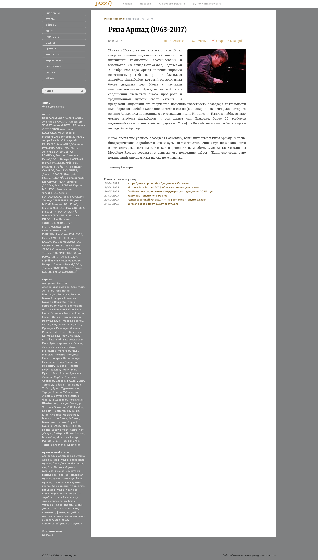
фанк (75, 508)
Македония (49, 350)
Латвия (77, 343)
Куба (52, 343)
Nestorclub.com (268, 555)
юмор (50, 78)
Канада (74, 335)
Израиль (77, 320)
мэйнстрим (73, 471)
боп (50, 467)
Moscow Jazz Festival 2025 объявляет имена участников (163, 187)
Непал (46, 358)
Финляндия (72, 395)
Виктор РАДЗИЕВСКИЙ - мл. (59, 162)
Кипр (45, 414)
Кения (75, 410)
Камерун (62, 335)
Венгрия (47, 305)
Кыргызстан (64, 343)
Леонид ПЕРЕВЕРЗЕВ (55, 200)
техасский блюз (52, 504)
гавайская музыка (53, 471)
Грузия (46, 317)
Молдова (73, 354)
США (81, 380)
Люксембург (68, 347)
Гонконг (69, 313)
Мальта (47, 418)
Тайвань (59, 384)
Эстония (47, 407)
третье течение (60, 508)
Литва (55, 347)
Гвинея (76, 425)
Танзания (48, 444)
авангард (48, 455)
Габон (70, 309)
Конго (73, 429)
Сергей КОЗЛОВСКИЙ (56, 245)
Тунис (56, 388)
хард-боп (73, 512)
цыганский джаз (52, 516)
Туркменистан (70, 388)
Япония (75, 444)
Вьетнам (59, 309)
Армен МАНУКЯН (66, 147)
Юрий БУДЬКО (69, 256)
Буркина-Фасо (51, 425)
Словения (62, 380)
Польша (55, 369)
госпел (46, 474)
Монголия (63, 437)
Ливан (46, 347)
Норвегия (48, 365)
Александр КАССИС (54, 121)
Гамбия (66, 425)
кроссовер (49, 493)
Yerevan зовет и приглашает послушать (153, 203)
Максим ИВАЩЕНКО (64, 204)
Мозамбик (48, 437)
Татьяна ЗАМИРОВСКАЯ (57, 253)
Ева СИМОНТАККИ (53, 181)
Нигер (74, 437)
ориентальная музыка (67, 482)
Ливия (70, 433)
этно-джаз (75, 523)
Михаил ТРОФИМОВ (55, 215)
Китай (46, 339)
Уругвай (59, 395)
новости (119, 18)
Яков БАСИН (73, 260)
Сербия (58, 377)
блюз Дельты (61, 463)
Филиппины (62, 444)
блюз (45, 106)
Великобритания (64, 302)
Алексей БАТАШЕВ (65, 125)
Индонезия (59, 324)
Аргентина (77, 287)
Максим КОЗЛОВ (52, 208)
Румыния (75, 373)
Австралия (49, 283)
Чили (80, 399)
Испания (75, 328)
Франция (48, 399)
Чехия (72, 399)
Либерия (59, 433)
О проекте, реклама (172, 3)
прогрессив (64, 493)
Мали (75, 350)
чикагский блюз (74, 516)
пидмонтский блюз (72, 486)
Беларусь (63, 294)
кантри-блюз (50, 486)
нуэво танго (60, 478)
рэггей (60, 497)
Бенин (46, 298)
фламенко (48, 512)
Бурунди (47, 302)
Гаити (45, 313)
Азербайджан (51, 287)
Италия (46, 332)
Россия (64, 373)
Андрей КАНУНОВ (54, 140)
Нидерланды (71, 358)
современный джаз (54, 523)
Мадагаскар (70, 414)
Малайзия (64, 350)
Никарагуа (48, 362)
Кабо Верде (60, 332)
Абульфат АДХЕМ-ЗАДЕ (66, 117)
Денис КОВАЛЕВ (52, 174)
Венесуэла (60, 305)
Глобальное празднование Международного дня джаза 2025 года (171, 191)
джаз (53, 106)
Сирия (57, 440)
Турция (47, 392)
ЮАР (70, 407)
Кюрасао (55, 414)
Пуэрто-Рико (50, 373)
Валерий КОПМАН (71, 159)
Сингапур (71, 377)
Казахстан (75, 332)
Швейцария (49, 403)
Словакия (48, 380)
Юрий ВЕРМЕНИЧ (53, 260)
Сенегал (47, 377)
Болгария (57, 298)
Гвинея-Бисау (50, 429)
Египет (64, 429)
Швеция (63, 403)
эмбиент (47, 519)
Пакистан (61, 365)
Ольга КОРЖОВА (71, 234)
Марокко (48, 354)
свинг (68, 497)
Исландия (62, 328)
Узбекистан (70, 392)
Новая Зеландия (67, 362)
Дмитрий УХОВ (74, 177)
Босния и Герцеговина (56, 410)
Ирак (70, 324)
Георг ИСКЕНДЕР (66, 170)
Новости (145, 3)
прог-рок (71, 489)
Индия (46, 324)
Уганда (57, 392)
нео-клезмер (60, 474)
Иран (78, 324)
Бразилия (70, 298)
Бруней (72, 422)
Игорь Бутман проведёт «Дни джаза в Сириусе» (158, 183)
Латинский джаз (64, 467)
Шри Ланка (60, 418)
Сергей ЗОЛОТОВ (69, 241)
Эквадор (75, 403)
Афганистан (62, 290)
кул (44, 467)
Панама (73, 365)
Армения (47, 290)
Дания (56, 317)
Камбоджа (49, 335)
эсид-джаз (61, 519)
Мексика (60, 354)
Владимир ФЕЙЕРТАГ (55, 166)
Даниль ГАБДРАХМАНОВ (57, 268)
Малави (79, 433)
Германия (57, 313)
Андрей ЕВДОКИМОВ (69, 136)
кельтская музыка (53, 489)
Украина (47, 395)
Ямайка (78, 407)
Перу (45, 369)
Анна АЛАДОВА (66, 144)
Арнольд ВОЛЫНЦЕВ (55, 151)
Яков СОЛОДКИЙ (66, 271)
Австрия (62, 283)
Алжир (65, 287)
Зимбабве (64, 320)
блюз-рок (77, 463)
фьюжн (60, 512)
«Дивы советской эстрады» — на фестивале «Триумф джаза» (167, 199)
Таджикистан (70, 440)
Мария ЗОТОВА (74, 208)
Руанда (46, 440)
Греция (79, 313)
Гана (78, 309)
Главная (127, 3)
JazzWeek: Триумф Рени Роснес (147, 195)
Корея (69, 339)
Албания (73, 418)
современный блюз (62, 501)
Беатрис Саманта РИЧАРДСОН (61, 264)
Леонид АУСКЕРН (72, 196)
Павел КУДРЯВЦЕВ (54, 238)
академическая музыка (70, 455)
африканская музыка (55, 459)
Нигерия (56, 358)
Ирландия (48, 328)
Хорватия (61, 399)
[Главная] (105, 4)
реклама (47, 534)
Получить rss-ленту (208, 3)
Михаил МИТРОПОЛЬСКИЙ (59, 211)
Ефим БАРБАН (63, 185)
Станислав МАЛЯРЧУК (66, 249)
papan (46, 117)
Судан (73, 380)
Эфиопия (59, 407)
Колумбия (57, 339)
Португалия (68, 369)
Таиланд (47, 384)
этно (61, 106)
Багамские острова (54, 422)
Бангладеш (49, 294)
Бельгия (75, 294)
